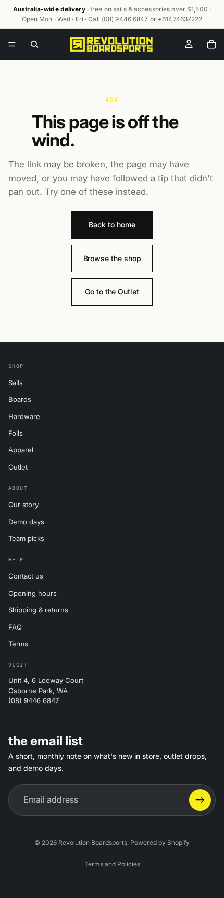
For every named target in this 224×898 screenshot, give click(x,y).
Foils (15, 433)
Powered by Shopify (160, 842)
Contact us (25, 576)
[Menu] (12, 45)
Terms (18, 643)
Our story (23, 504)
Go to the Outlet (112, 291)
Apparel (20, 450)
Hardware (24, 416)
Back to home (112, 224)
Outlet (18, 467)
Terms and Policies (112, 864)
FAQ (15, 627)
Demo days (26, 522)
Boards (19, 399)
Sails (15, 382)
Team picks (26, 538)
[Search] (34, 44)
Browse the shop (112, 258)
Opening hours (32, 593)
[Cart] (211, 44)
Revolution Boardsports (92, 842)
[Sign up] (200, 800)
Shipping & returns (38, 610)
